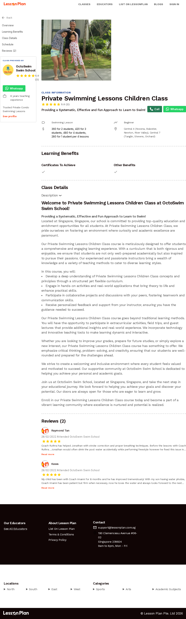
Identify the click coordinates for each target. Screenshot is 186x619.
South (33, 589)
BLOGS (158, 4)
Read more (47, 454)
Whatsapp (16, 88)
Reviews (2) (9, 50)
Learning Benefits (12, 31)
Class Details (9, 38)
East (54, 589)
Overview (8, 25)
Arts (128, 589)
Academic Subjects (168, 589)
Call (156, 109)
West (77, 589)
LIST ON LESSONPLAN (133, 4)
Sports (100, 589)
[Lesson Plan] (15, 4)
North (11, 589)
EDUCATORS (105, 4)
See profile (10, 116)
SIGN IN (174, 4)
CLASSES (84, 4)
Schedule (7, 44)
